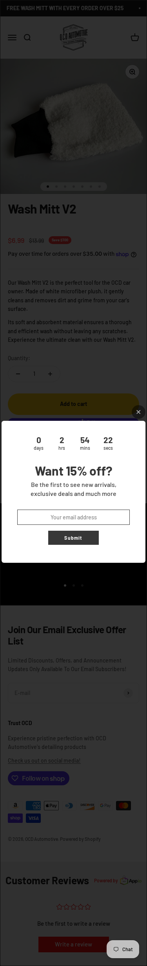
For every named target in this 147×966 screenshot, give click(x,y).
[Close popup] (138, 412)
